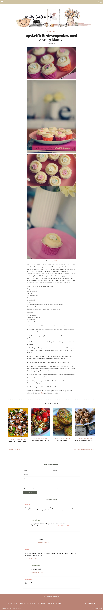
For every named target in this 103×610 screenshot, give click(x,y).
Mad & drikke (43, 2)
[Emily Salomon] (51, 15)
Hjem (20, 2)
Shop (80, 2)
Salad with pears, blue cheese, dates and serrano (18, 441)
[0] (101, 2)
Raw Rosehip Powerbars (84, 440)
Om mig (9, 603)
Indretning (54, 2)
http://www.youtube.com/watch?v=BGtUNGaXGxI (55, 526)
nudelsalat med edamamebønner (83, 449)
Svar (78, 502)
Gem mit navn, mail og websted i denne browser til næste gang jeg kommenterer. (44, 488)
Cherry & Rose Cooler (16, 449)
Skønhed (34, 2)
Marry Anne (29, 579)
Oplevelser (64, 2)
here (42, 393)
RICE (55, 261)
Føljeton (73, 2)
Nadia (27, 549)
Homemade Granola (40, 440)
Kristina (27, 504)
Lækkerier (13, 439)
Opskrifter (18, 439)
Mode (26, 2)
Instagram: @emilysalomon (51, 596)
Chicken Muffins (62, 440)
